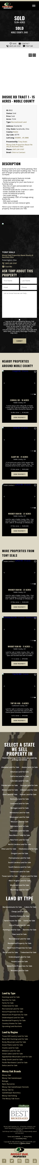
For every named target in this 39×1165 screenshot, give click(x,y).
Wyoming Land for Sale (19, 890)
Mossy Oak (6, 1075)
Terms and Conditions (13, 1136)
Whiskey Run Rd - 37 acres (19, 514)
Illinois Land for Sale (10, 790)
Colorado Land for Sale (19, 781)
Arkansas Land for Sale (19, 772)
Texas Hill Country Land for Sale (15, 1036)
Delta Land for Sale (9, 1065)
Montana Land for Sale (19, 826)
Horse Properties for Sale (19, 925)
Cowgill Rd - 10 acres (19, 400)
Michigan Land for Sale (20, 808)
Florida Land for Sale (9, 785)
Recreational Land (19, 122)
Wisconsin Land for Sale (19, 885)
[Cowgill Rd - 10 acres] (19, 383)
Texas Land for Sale (10, 876)
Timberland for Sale (28, 952)
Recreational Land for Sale (19, 939)
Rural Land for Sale (10, 952)
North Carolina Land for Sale (19, 844)
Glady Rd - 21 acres (19, 457)
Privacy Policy (23, 333)
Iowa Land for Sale (10, 794)
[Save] (30, 55)
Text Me (8, 266)
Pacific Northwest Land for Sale (14, 1062)
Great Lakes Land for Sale (12, 1054)
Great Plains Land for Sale (12, 1045)
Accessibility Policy (21, 1138)
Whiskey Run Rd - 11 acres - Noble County (19, 646)
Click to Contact (18, 152)
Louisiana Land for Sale (19, 803)
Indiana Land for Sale (28, 790)
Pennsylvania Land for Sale (19, 858)
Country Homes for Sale (19, 916)
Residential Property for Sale (19, 943)
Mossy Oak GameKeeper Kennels (15, 1087)
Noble (15, 132)
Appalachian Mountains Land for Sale (17, 1057)
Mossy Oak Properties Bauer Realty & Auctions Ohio (19, 146)
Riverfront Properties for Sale (19, 948)
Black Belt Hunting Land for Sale (15, 1039)
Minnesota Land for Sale (19, 812)
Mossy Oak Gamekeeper (12, 1078)
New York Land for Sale (19, 840)
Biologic (5, 1081)
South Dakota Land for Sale (20, 867)
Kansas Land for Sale (28, 794)
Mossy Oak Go (8, 1090)
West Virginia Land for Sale (19, 880)
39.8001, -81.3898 (21, 138)
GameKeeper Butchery (11, 1093)
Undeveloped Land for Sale (19, 957)
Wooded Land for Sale (19, 970)
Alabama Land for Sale (10, 767)
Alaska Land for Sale (30, 767)
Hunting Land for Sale (11, 930)
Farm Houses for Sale (12, 921)
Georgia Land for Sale (29, 785)
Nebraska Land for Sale (19, 831)
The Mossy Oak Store (10, 1098)
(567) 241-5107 (18, 149)
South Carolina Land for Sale (19, 862)
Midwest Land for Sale (11, 1051)
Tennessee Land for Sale (20, 871)
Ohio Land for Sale (8, 849)
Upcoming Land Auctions (12, 1026)
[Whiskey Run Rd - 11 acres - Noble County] (19, 629)
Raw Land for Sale (19, 934)
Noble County (17, 32)
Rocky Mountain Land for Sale (14, 1042)
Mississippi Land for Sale (19, 817)
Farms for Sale (29, 921)
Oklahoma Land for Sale (28, 849)
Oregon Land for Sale (19, 853)
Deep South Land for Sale (12, 1059)
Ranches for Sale (29, 930)
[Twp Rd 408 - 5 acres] (19, 686)
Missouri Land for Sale (19, 822)
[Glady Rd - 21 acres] (19, 440)
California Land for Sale (19, 776)
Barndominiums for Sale (12, 907)
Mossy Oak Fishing (9, 1096)
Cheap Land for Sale (20, 911)
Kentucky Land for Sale (19, 799)
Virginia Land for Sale (28, 876)
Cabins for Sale (30, 907)
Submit (19, 341)
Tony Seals (22, 142)
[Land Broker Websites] (25, 1143)
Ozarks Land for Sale (10, 1048)
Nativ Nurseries (8, 1084)
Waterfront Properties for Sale (19, 966)
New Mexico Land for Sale (19, 835)
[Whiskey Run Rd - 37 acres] (19, 497)
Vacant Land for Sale (19, 961)
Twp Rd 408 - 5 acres (19, 703)
